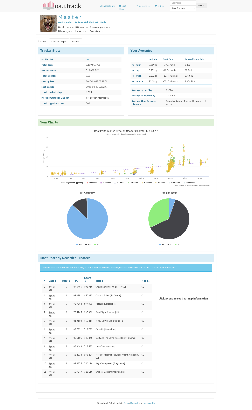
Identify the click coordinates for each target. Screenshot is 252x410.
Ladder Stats (108, 6)
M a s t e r (69, 17)
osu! (88, 59)
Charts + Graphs (59, 41)
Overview (42, 41)
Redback (134, 403)
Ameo (126, 403)
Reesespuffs (149, 403)
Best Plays (122, 7)
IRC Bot (161, 6)
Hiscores (76, 41)
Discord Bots (144, 6)
